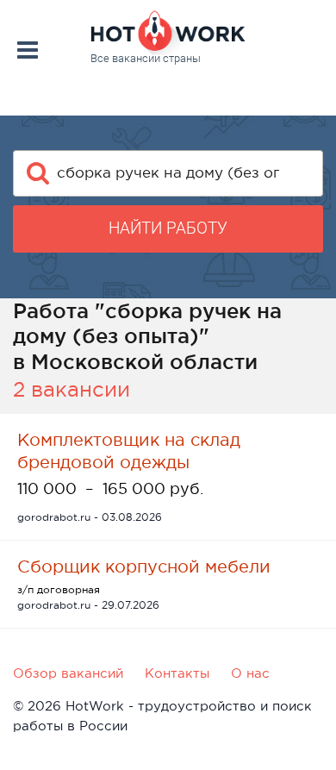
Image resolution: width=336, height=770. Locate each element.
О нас (250, 673)
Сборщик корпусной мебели (144, 566)
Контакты (177, 673)
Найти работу (168, 228)
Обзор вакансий (68, 673)
